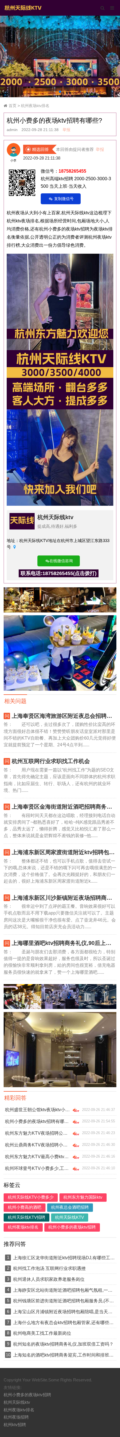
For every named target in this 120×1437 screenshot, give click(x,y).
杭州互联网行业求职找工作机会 (51, 761)
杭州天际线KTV (69, 1217)
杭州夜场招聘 (16, 1417)
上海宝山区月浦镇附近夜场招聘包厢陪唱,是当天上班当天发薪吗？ (64, 1311)
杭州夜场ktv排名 (35, 106)
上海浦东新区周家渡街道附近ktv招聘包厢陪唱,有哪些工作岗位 (64, 852)
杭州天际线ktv (55, 517)
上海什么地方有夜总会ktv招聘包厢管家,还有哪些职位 (64, 1322)
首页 (12, 106)
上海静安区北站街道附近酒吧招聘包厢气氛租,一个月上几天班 (64, 1290)
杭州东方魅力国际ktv (82, 1197)
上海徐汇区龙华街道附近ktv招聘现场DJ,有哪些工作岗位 (64, 1257)
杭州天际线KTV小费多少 (31, 1197)
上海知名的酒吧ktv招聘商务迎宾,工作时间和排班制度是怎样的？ (64, 1354)
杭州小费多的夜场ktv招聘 (72, 1227)
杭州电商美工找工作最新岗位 (42, 1333)
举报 (66, 130)
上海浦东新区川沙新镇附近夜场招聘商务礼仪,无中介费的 (64, 898)
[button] (60, 92)
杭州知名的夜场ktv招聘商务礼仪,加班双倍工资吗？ (63, 1343)
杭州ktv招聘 (15, 1424)
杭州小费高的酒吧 (24, 1207)
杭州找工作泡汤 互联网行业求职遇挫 (49, 1268)
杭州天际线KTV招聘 (26, 1217)
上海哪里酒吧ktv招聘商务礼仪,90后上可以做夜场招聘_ (64, 943)
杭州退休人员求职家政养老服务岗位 (49, 1279)
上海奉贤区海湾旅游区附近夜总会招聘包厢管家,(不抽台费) (64, 716)
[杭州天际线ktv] (23, 7)
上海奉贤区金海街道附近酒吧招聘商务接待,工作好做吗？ (64, 807)
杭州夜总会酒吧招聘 (70, 1207)
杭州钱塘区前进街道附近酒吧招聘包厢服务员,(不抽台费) (64, 1300)
